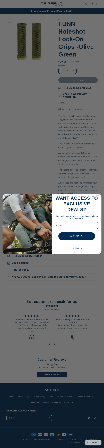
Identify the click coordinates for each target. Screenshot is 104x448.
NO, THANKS (77, 248)
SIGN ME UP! (76, 236)
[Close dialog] (98, 197)
